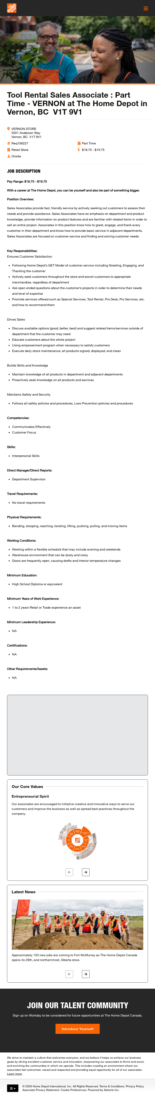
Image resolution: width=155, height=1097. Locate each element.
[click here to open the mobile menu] (146, 8)
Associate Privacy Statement (40, 1090)
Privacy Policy (134, 1086)
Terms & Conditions (111, 1086)
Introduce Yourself (77, 1029)
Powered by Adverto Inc (103, 1090)
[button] (69, 872)
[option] (77, 827)
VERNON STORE (24, 129)
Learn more (14, 1073)
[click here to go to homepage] (11, 8)
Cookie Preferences (73, 1090)
